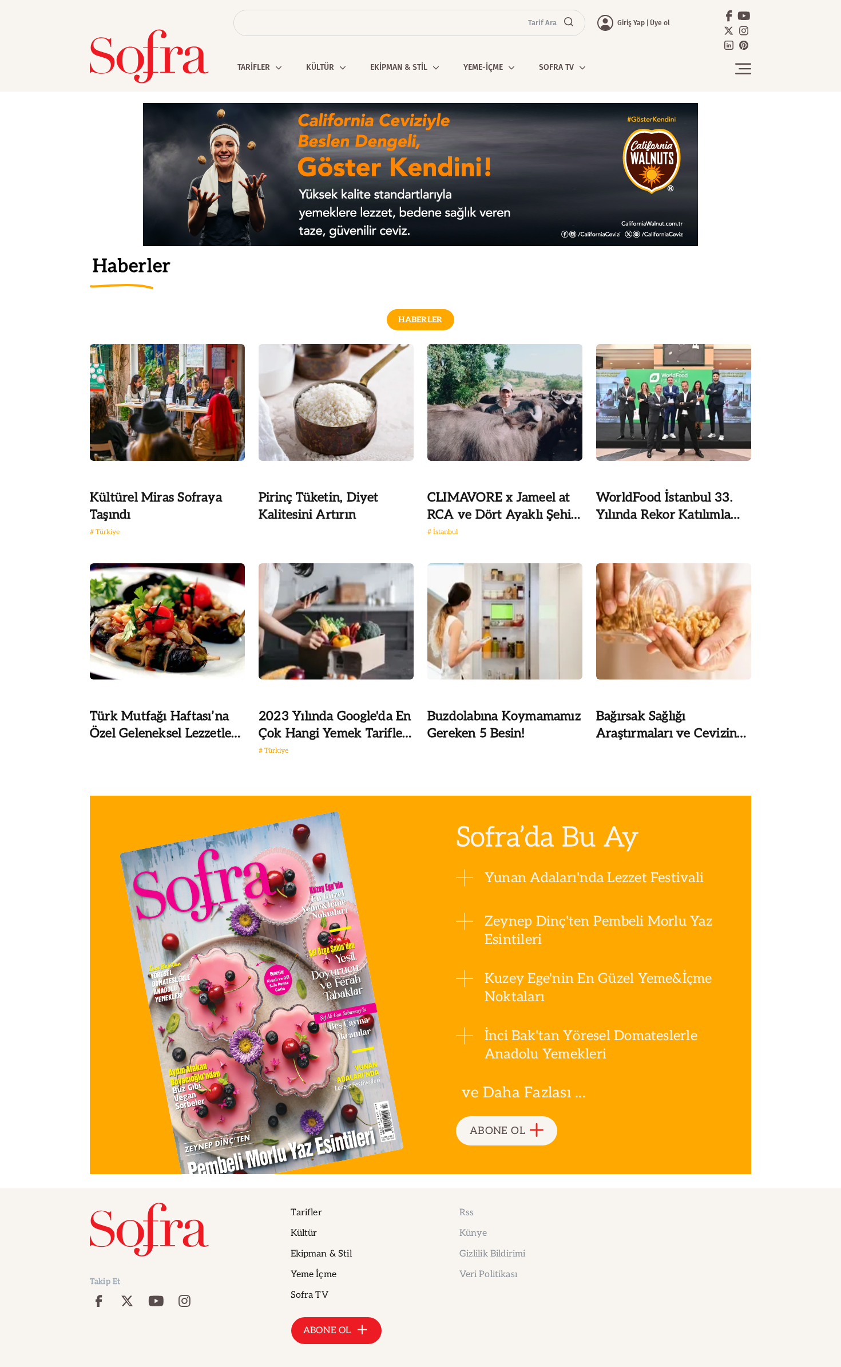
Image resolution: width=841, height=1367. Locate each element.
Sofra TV (309, 1295)
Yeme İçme (313, 1274)
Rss (466, 1212)
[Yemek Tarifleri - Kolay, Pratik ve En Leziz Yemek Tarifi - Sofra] (149, 56)
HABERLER (420, 320)
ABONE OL (497, 1131)
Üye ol (660, 22)
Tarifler (306, 1212)
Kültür (304, 1233)
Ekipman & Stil (321, 1254)
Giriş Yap (631, 22)
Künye (473, 1233)
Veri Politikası (488, 1274)
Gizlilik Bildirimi (492, 1254)
